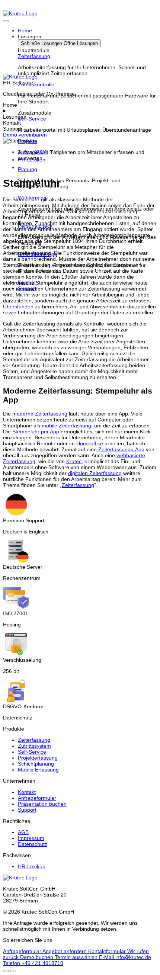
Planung (27, 169)
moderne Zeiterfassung (39, 414)
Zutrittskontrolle (36, 84)
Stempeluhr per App (35, 431)
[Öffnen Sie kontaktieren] (6, 971)
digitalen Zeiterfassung (95, 473)
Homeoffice (89, 443)
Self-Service (32, 119)
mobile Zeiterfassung (66, 426)
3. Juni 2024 (32, 152)
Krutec (73, 461)
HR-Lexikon (31, 160)
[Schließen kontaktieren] (13, 971)
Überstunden (18, 307)
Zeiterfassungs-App (121, 449)
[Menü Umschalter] (6, 21)
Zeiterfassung (34, 56)
